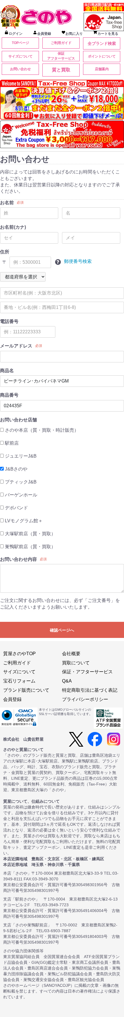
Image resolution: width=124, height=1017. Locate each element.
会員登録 (12, 699)
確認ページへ (62, 630)
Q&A (67, 680)
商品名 (7, 370)
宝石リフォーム (19, 680)
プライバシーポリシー (85, 699)
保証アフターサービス (61, 55)
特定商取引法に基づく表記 (89, 690)
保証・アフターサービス (87, 671)
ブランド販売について (26, 690)
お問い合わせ (20, 69)
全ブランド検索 (102, 43)
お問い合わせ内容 (18, 559)
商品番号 (9, 395)
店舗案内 (102, 69)
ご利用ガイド (61, 43)
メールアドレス (16, 345)
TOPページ (20, 43)
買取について (76, 662)
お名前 (7, 202)
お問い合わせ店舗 (18, 419)
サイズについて (20, 56)
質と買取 (61, 69)
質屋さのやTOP (19, 653)
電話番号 (9, 321)
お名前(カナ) (13, 227)
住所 (4, 251)
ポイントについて (102, 56)
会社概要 (71, 653)
